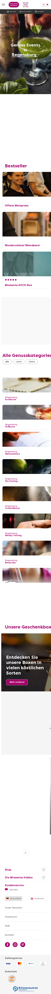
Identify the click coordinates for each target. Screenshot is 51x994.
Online (31, 361)
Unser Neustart (13, 907)
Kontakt (13, 889)
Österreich (39, 898)
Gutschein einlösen (14, 4)
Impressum (11, 916)
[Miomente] (25, 4)
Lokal (19, 361)
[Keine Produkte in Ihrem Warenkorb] (47, 4)
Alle (7, 361)
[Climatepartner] (25, 987)
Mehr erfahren (17, 682)
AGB (7, 925)
